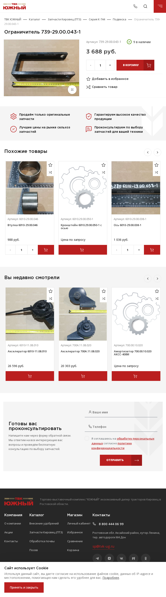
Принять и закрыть (24, 587)
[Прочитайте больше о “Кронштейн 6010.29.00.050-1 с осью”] (83, 250)
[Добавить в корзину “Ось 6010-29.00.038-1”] (152, 250)
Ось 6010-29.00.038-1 (127, 225)
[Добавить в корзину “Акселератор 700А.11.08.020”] (83, 376)
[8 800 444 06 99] (136, 6)
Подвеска (119, 19)
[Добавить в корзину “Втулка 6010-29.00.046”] (46, 250)
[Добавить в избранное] (50, 165)
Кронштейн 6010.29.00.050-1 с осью (81, 226)
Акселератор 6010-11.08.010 (27, 351)
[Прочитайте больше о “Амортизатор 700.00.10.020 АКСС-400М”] (136, 376)
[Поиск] (145, 6)
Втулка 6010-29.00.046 (22, 225)
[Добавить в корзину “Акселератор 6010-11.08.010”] (30, 376)
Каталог (34, 19)
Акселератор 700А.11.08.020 (80, 351)
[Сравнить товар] (50, 172)
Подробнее (110, 578)
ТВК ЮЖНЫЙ (12, 19)
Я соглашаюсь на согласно (122, 443)
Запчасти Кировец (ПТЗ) (64, 19)
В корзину (131, 65)
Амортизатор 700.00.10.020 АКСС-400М (132, 352)
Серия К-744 (97, 19)
